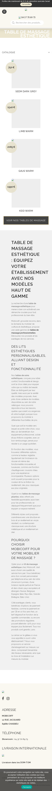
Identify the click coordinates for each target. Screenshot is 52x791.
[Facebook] (3, 698)
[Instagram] (8, 698)
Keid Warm (26, 210)
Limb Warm (26, 131)
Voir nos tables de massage (26, 220)
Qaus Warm (26, 171)
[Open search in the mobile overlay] (27, 22)
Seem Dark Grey (26, 91)
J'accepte (27, 787)
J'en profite (26, 4)
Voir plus (25, 95)
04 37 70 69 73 (21, 739)
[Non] (48, 780)
